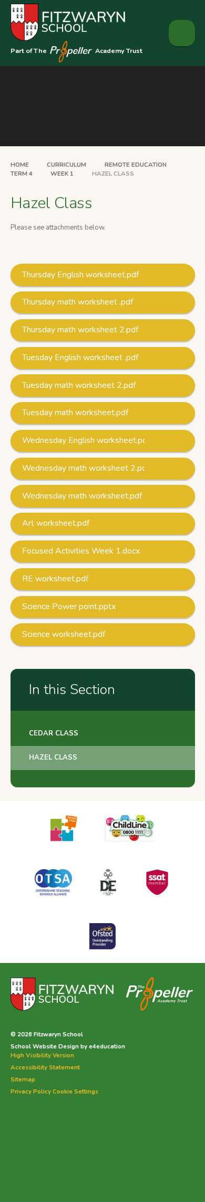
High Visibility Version (42, 1055)
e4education (107, 1046)
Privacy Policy (31, 1091)
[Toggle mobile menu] (182, 33)
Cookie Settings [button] (75, 1091)
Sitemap (23, 1079)
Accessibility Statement (45, 1067)
